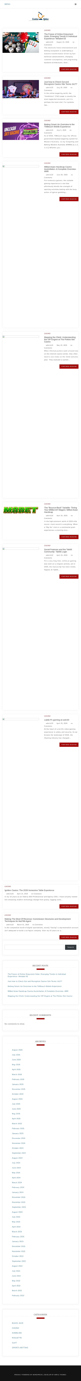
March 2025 (17, 1123)
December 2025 (18, 1089)
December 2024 (18, 1138)
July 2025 (16, 1104)
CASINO (47, 30)
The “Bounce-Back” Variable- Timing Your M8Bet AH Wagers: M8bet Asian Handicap (61, 510)
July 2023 (16, 1217)
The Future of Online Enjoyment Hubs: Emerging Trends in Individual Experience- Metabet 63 (60, 36)
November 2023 (18, 1202)
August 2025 (17, 1099)
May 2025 (16, 1114)
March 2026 (17, 1074)
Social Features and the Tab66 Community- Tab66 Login (58, 550)
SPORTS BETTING (20, 1348)
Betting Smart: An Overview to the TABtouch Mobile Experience (59, 125)
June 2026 (16, 1060)
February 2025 (18, 1128)
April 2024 (16, 1178)
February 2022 (18, 1295)
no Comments (36, 894)
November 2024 (18, 1143)
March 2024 (17, 1182)
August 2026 (17, 1050)
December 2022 (18, 1246)
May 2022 (16, 1281)
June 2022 (16, 1276)
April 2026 (16, 1069)
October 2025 (17, 1094)
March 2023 (17, 1232)
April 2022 (16, 1286)
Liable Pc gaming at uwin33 (56, 720)
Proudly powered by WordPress (28, 1374)
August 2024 (17, 1158)
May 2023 (16, 1222)
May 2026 (16, 1064)
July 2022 (16, 1271)
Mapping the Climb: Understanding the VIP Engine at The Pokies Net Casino (60, 339)
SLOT (14, 1343)
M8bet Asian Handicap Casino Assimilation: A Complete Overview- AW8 (60, 169)
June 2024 (16, 1168)
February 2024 (18, 1187)
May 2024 (16, 1173)
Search (71, 947)
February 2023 (18, 1236)
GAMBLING (17, 1333)
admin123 (49, 42)
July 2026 (16, 1055)
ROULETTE (17, 1338)
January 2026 (17, 1084)
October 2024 (17, 1148)
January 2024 (17, 1192)
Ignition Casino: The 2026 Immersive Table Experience (29, 890)
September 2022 (19, 1261)
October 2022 (17, 1256)
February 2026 (18, 1079)
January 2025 (17, 1133)
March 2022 (17, 1290)
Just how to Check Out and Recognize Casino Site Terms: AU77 (60, 83)
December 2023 (18, 1197)
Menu (7, 4)
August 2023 (17, 1212)
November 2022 (18, 1251)
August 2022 (17, 1266)
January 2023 (17, 1241)
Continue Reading (69, 69)
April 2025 (16, 1118)
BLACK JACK (17, 1323)
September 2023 (19, 1207)
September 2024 (19, 1153)
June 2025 (16, 1109)
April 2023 (16, 1227)
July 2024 (16, 1163)
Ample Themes (60, 1374)
